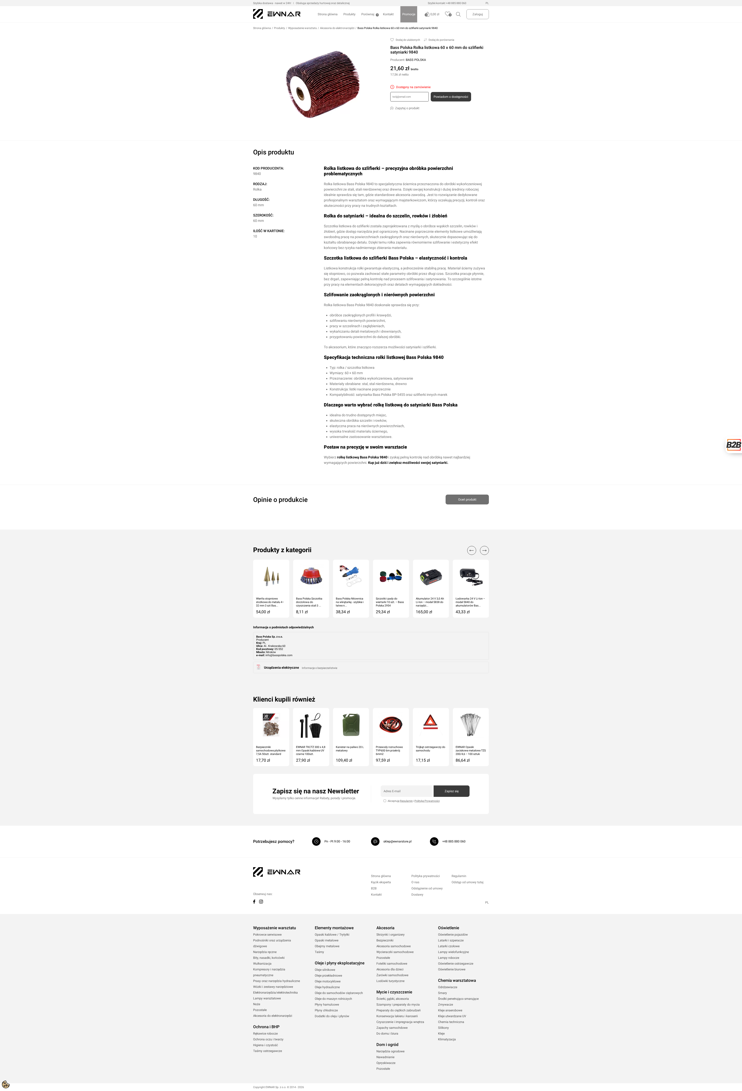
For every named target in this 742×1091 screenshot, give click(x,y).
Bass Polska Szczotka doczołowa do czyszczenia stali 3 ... (309, 602)
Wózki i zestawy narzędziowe (273, 987)
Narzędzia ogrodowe (390, 1051)
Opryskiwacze (385, 1063)
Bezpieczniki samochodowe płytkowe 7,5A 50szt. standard (270, 750)
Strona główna (328, 14)
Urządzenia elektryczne (281, 667)
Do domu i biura (387, 1033)
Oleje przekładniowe (328, 975)
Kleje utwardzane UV (452, 1016)
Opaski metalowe (326, 940)
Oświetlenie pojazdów (453, 934)
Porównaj (367, 14)
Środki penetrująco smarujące (458, 999)
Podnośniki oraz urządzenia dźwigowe (272, 943)
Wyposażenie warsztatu (302, 28)
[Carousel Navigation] (476, 550)
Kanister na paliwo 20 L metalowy (350, 748)
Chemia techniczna (451, 1022)
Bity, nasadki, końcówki (269, 958)
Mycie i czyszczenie (394, 992)
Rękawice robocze (265, 1033)
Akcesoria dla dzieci (389, 969)
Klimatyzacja (447, 1039)
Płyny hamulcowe (327, 1004)
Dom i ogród (387, 1044)
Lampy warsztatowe (267, 998)
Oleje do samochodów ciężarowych (339, 993)
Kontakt (388, 14)
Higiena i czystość (265, 1045)
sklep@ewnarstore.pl (397, 841)
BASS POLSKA (416, 60)
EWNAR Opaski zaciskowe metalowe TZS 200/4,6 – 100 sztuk (471, 750)
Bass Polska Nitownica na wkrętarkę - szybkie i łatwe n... (349, 602)
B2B (374, 888)
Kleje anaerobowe (450, 1010)
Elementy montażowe (334, 928)
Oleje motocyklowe (327, 981)
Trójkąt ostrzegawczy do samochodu (430, 748)
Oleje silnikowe (325, 970)
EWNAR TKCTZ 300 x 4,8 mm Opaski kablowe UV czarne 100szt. (310, 750)
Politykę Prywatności (427, 800)
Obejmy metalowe (327, 946)
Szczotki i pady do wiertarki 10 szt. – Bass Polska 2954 (390, 602)
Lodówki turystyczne (390, 981)
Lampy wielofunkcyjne (453, 952)
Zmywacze (445, 1004)
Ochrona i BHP (266, 1027)
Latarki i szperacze (451, 940)
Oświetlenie (448, 928)
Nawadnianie (385, 1057)
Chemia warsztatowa (457, 980)
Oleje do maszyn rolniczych (333, 999)
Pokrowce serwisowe (267, 934)
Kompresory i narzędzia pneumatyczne (269, 972)
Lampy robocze (448, 958)
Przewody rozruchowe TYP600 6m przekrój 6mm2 (389, 750)
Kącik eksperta (381, 882)
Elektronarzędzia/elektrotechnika (275, 992)
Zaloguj (477, 14)
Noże (256, 1004)
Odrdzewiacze (447, 987)
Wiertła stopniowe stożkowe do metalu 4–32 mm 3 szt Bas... (270, 602)
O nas (415, 882)
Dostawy (417, 894)
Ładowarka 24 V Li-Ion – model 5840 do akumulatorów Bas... (470, 602)
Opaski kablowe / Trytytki (332, 934)
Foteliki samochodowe (391, 963)
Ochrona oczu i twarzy (268, 1039)
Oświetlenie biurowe (451, 969)
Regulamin (406, 800)
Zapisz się (452, 791)
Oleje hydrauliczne (327, 987)
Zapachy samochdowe (392, 1028)
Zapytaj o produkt (407, 108)
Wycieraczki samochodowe (395, 952)
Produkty (349, 14)
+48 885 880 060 (456, 3)
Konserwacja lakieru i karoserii (397, 1016)
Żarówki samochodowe (392, 975)
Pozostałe (260, 1010)
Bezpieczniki (384, 940)
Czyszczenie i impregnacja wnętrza (400, 1022)
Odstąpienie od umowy (427, 888)
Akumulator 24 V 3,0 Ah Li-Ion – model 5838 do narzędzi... (430, 602)
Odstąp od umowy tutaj (467, 882)
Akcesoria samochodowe (393, 946)
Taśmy (319, 952)
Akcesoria (385, 928)
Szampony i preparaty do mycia (398, 1004)
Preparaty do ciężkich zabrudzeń (398, 1010)
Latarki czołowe (448, 946)
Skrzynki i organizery (390, 934)
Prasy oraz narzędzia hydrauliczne (276, 981)
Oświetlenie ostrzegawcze (455, 963)
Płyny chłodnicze (326, 1010)
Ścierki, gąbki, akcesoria (392, 999)
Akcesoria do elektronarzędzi (337, 28)
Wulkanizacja (262, 963)
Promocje (408, 14)
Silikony (443, 1028)
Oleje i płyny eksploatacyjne (339, 963)
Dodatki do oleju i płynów (332, 1016)
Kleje (441, 1033)
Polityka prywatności (425, 876)
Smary (442, 993)
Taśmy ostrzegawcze (267, 1051)
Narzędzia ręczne (265, 952)
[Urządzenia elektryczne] (258, 668)
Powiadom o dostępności (451, 97)
